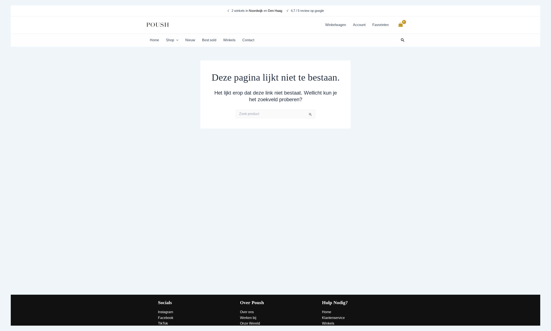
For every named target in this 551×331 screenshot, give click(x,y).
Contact (328, 329)
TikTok (163, 323)
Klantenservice (333, 318)
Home (326, 312)
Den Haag (275, 10)
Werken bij (248, 318)
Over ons (247, 312)
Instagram (165, 312)
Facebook (165, 318)
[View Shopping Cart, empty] (400, 25)
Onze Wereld (250, 323)
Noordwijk (256, 10)
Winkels (328, 323)
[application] (176, 40)
